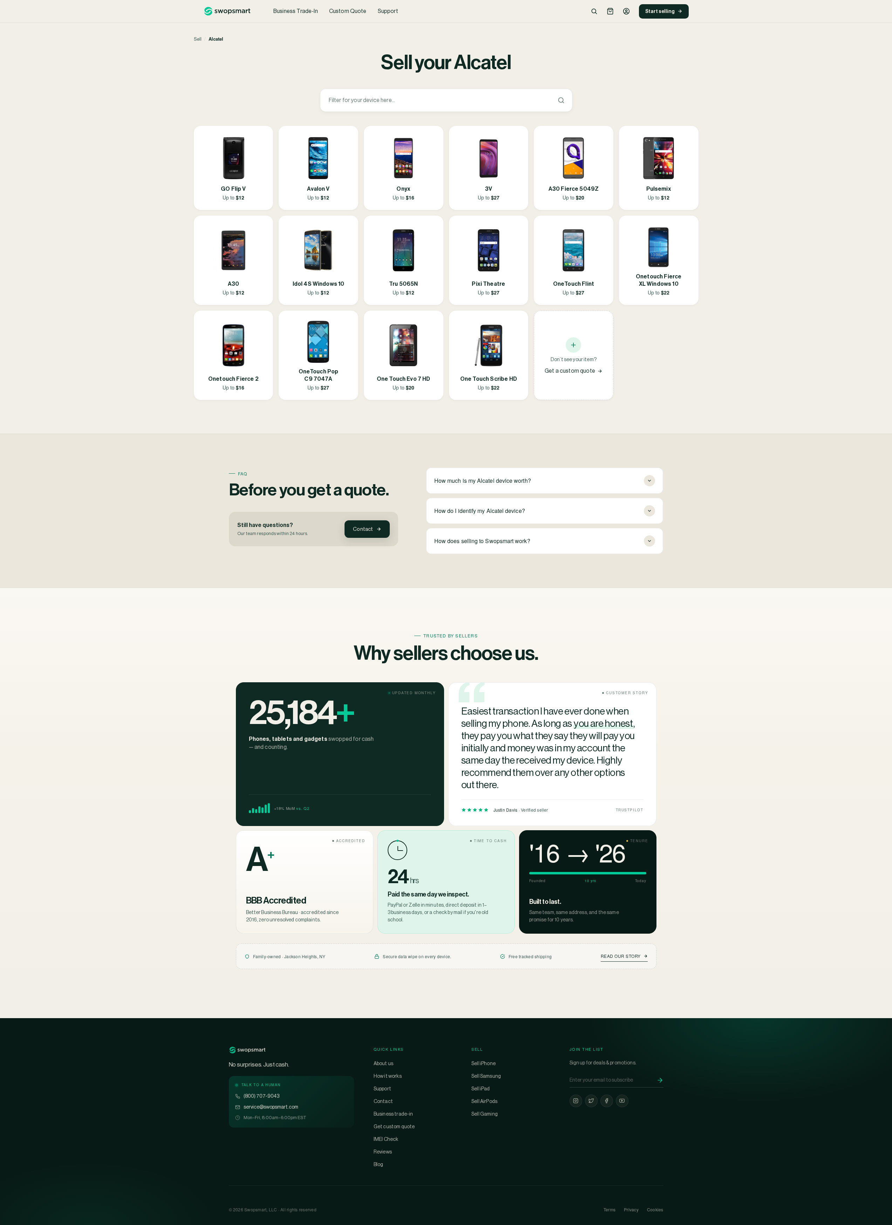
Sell (198, 38)
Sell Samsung (486, 1076)
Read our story (621, 956)
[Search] (594, 11)
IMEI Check (386, 1139)
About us (383, 1063)
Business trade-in (393, 1114)
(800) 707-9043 (261, 1096)
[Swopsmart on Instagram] (576, 1101)
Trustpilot (630, 809)
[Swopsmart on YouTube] (622, 1101)
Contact (363, 529)
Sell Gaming (484, 1114)
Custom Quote (348, 11)
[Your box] (610, 11)
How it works (388, 1076)
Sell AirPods (484, 1101)
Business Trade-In (295, 11)
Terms (609, 1209)
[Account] (626, 11)
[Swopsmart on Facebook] (606, 1101)
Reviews (383, 1152)
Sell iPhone (483, 1063)
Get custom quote (394, 1126)
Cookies (655, 1209)
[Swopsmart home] (227, 11)
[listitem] (233, 168)
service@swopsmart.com (271, 1107)
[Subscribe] (659, 1080)
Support (388, 11)
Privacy (631, 1209)
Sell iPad (480, 1088)
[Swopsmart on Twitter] (591, 1101)
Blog (378, 1164)
